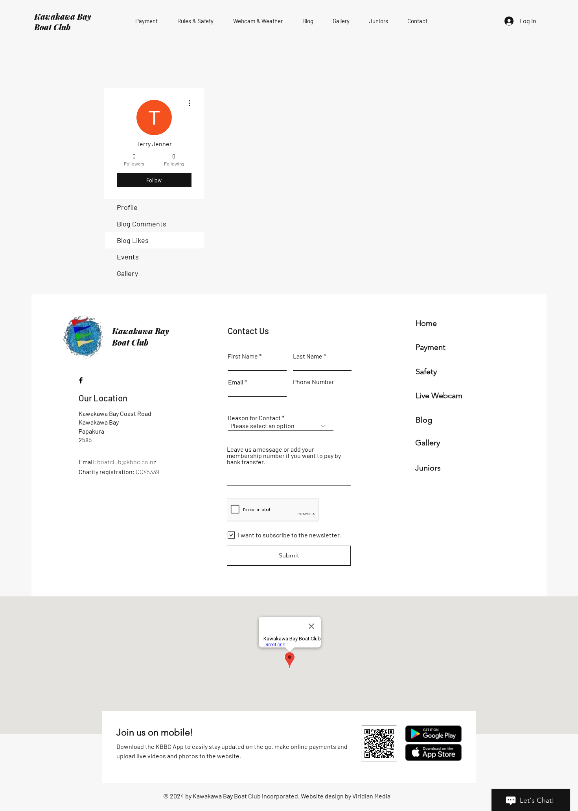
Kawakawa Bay (62, 16)
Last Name (307, 356)
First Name (243, 356)
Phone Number (313, 382)
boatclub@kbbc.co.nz (126, 461)
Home (426, 323)
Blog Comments (141, 223)
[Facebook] (81, 380)
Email (235, 382)
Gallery (127, 273)
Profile (127, 207)
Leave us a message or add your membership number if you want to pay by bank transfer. (284, 455)
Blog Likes (133, 240)
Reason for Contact (254, 418)
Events (128, 256)
